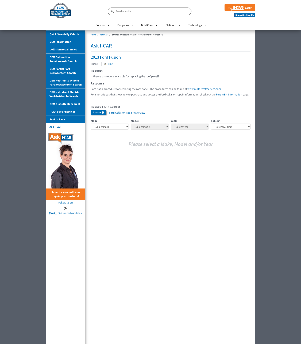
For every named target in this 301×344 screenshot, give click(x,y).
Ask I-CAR (55, 127)
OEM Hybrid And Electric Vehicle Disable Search (64, 94)
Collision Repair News (63, 49)
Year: (174, 121)
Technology (195, 25)
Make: (94, 121)
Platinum (170, 25)
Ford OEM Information (229, 95)
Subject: (216, 121)
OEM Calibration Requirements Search (63, 59)
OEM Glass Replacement (64, 104)
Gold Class (147, 25)
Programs (123, 25)
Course (97, 112)
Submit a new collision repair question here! (65, 194)
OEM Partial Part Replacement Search (62, 71)
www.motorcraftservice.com (204, 89)
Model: (135, 121)
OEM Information (60, 42)
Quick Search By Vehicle (64, 34)
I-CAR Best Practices (62, 112)
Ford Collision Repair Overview (127, 113)
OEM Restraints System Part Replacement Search (65, 83)
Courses (100, 25)
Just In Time (57, 119)
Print (109, 64)
